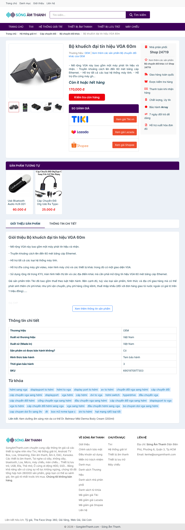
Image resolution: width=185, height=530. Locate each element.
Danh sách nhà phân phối (91, 482)
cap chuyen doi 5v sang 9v (26, 411)
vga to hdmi (17, 405)
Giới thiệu (38, 3)
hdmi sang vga (18, 389)
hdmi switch (113, 394)
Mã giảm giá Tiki (88, 494)
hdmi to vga (64, 389)
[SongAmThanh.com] (26, 14)
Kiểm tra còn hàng (87, 97)
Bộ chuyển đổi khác (70, 33)
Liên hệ (51, 3)
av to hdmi (107, 389)
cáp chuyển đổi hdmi (22, 400)
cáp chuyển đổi (160, 389)
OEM (87, 53)
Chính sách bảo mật (90, 449)
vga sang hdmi (75, 405)
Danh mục (25, 3)
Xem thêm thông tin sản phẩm (92, 308)
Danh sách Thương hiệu (90, 472)
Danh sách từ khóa (90, 489)
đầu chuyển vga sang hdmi (91, 400)
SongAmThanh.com (87, 526)
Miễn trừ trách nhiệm (91, 459)
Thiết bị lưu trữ (109, 26)
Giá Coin (87, 519)
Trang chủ (11, 3)
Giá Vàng (64, 519)
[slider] (14, 107)
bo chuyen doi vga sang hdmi (140, 405)
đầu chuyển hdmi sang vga (104, 405)
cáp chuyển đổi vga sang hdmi (128, 400)
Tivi (31, 26)
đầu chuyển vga (148, 394)
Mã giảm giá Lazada (91, 499)
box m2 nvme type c (63, 411)
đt (46, 411)
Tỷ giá (28, 519)
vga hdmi (67, 394)
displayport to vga (160, 400)
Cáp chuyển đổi (48, 33)
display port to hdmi (86, 389)
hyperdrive (129, 394)
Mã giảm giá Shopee (91, 505)
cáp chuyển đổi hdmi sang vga (45, 405)
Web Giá (75, 519)
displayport (52, 394)
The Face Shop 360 (45, 519)
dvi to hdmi (85, 411)
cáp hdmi (81, 394)
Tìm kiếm (139, 15)
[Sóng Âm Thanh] (24, 440)
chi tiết (63, 223)
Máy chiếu (132, 26)
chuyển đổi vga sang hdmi (132, 389)
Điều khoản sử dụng (90, 454)
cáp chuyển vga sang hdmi (26, 394)
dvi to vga (96, 394)
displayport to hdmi (42, 389)
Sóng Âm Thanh (111, 526)
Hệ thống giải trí (50, 26)
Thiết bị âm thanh (80, 26)
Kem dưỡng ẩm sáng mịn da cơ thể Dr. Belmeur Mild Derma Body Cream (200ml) (66, 418)
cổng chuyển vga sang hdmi (54, 400)
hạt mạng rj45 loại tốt (108, 411)
